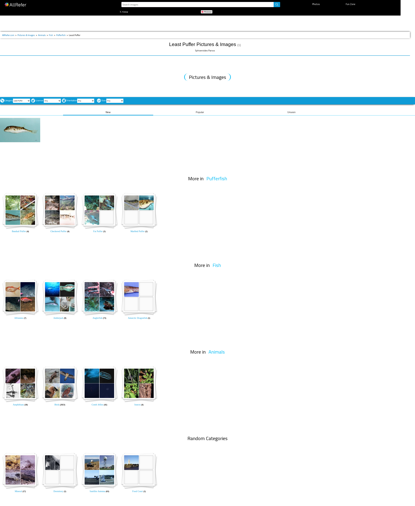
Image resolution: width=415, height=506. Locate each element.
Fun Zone (350, 4)
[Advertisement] (114, 23)
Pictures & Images (26, 35)
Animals (42, 35)
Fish (51, 35)
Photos (316, 4)
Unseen (291, 112)
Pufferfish (61, 35)
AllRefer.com (8, 35)
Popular (200, 112)
